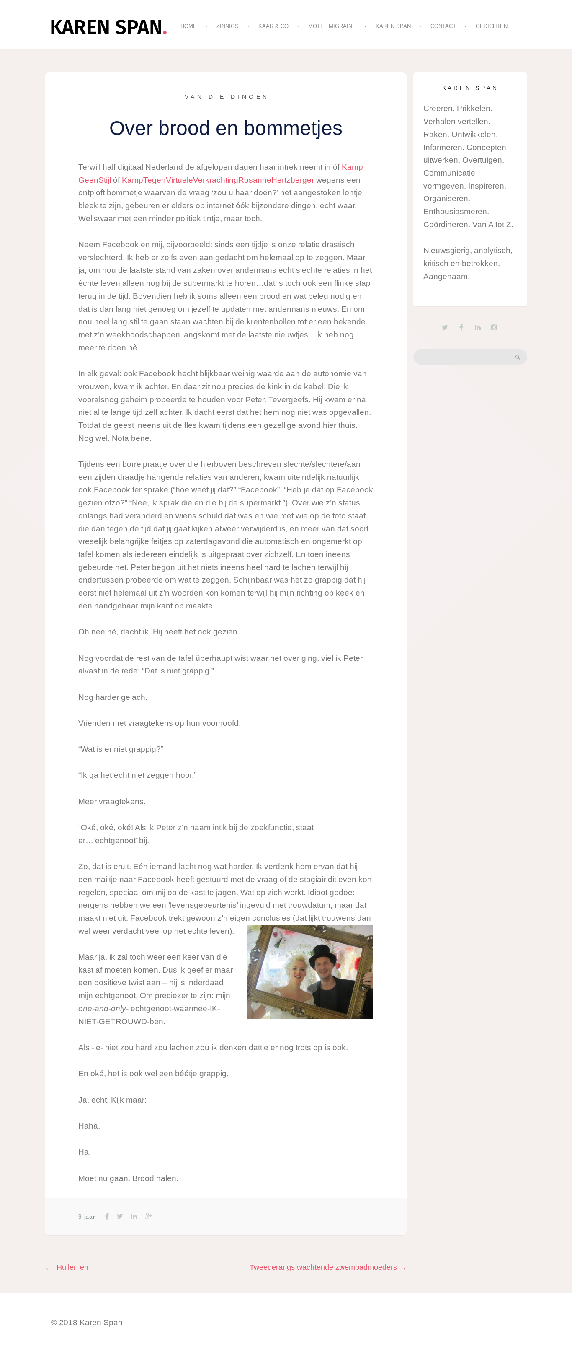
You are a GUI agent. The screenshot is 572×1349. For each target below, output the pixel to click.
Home (188, 26)
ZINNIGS (227, 26)
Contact (443, 26)
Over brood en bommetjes (226, 128)
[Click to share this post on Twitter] (119, 1216)
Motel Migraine (332, 26)
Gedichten (492, 26)
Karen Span (393, 26)
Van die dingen (227, 96)
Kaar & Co (273, 26)
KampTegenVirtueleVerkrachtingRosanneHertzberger (218, 180)
